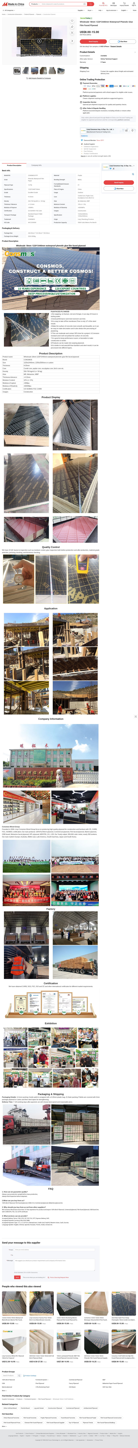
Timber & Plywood (29, 14)
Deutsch (65, 1436)
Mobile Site (113, 1433)
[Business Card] (133, 174)
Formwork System (41, 1380)
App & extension (111, 10)
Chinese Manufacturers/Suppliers (45, 1433)
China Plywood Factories (11, 1418)
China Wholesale (60, 1433)
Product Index (104, 1433)
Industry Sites (82, 1433)
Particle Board (25, 1408)
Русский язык (51, 1436)
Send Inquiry (93, 41)
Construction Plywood (49, 14)
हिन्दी (96, 1436)
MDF (104, 1380)
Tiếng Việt (115, 1436)
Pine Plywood (40, 1383)
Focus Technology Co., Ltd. (55, 1440)
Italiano (59, 1436)
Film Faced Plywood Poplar (87, 1418)
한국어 (85, 1436)
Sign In (83, 156)
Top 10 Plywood (74, 1423)
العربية (79, 1436)
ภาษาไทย (102, 1436)
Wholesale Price (71, 1433)
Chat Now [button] (123, 41)
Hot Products (19, 1433)
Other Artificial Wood (10, 1408)
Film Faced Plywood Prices (12, 1423)
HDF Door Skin (107, 1387)
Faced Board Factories (68, 1418)
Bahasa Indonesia (125, 1436)
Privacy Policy (99, 1440)
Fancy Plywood (74, 1383)
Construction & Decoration (15, 14)
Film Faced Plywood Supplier (55, 1423)
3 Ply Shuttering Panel (42, 1387)
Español (28, 1436)
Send (17, 1277)
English (22, 1436)
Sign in (134, 5)
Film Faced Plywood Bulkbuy (106, 1423)
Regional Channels (93, 1433)
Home (3, 14)
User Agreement (80, 1440)
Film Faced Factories (29, 1418)
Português (35, 1436)
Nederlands (73, 1436)
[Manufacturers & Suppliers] (13, 4)
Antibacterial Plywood (90, 1408)
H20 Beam (72, 1387)
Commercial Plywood (75, 1380)
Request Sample (116, 46)
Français (42, 1436)
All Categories (9, 10)
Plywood (38, 14)
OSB (3, 1383)
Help (99, 10)
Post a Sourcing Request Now (58, 1277)
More (4, 1426)
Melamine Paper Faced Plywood (113, 1383)
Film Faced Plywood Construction (111, 1418)
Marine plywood (7, 1387)
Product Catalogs (30, 1376)
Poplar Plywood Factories (49, 1418)
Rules (134, 10)
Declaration (90, 1440)
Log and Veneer (39, 1408)
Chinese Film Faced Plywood (33, 1423)
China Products (29, 1433)
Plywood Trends (88, 1423)
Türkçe (108, 1436)
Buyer (89, 10)
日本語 (91, 1436)
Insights (120, 1433)
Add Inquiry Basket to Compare (40, 78)
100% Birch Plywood (8, 1380)
